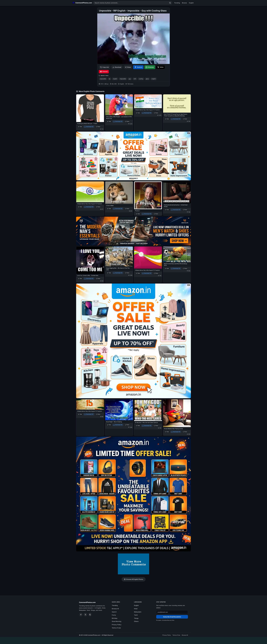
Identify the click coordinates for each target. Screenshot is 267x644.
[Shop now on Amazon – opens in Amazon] (133, 341)
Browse (184, 3)
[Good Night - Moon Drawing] (119, 409)
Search (114, 612)
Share (129, 67)
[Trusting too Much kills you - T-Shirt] (90, 108)
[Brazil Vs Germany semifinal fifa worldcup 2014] (177, 254)
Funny (114, 615)
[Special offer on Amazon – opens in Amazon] (133, 156)
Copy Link (105, 67)
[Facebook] (81, 614)
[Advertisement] (133, 640)
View (80, 126)
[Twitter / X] (85, 614)
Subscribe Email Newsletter (172, 617)
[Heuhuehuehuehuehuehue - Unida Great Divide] (177, 192)
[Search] (170, 2)
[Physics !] (148, 195)
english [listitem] (115, 79)
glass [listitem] (147, 79)
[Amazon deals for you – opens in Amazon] (133, 231)
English (191, 3)
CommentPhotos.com (87, 602)
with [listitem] (135, 79)
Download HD (89, 126)
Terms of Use (116, 628)
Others (136, 621)
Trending (177, 3)
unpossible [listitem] (103, 79)
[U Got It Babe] (119, 192)
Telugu (136, 618)
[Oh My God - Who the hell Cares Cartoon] (148, 410)
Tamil (136, 615)
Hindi (135, 608)
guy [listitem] (130, 79)
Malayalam (137, 612)
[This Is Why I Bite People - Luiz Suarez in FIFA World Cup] (119, 104)
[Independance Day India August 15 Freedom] (148, 101)
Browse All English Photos (134, 579)
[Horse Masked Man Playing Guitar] (177, 413)
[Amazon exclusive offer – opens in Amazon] (133, 494)
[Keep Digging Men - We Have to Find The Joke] (119, 257)
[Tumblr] (90, 614)
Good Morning (116, 621)
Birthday (114, 618)
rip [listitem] (109, 79)
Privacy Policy (116, 624)
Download (118, 67)
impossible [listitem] (123, 79)
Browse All (115, 608)
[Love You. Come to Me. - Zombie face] (90, 260)
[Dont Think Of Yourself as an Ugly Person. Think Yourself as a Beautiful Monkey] (177, 103)
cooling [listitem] (141, 79)
